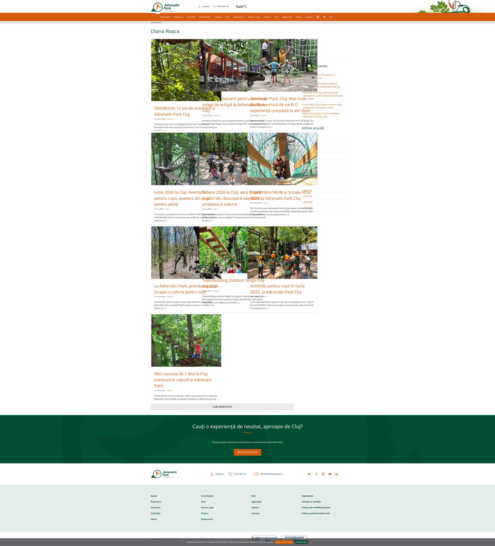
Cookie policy (301, 542)
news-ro (170, 119)
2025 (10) (307, 144)
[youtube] (330, 474)
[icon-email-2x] (255, 474)
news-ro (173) (309, 54)
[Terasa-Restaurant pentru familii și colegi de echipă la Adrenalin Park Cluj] (234, 65)
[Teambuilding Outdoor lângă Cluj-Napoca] (234, 249)
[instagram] (323, 474)
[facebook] (316, 474)
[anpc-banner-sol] (294, 536)
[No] (491, 542)
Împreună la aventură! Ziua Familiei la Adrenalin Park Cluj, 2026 (321, 115)
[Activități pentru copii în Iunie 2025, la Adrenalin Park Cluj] (282, 252)
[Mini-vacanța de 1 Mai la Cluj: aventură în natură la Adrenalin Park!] (186, 340)
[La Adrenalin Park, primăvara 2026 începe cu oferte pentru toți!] (186, 252)
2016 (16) (307, 196)
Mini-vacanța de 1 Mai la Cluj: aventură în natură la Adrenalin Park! (183, 379)
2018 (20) (307, 184)
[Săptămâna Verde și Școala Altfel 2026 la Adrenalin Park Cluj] (282, 159)
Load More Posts (222, 406)
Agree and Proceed (284, 542)
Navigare (206, 6)
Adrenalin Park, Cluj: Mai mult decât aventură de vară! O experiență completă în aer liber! (280, 104)
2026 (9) (307, 138)
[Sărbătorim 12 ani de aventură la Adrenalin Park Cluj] (186, 70)
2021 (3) (307, 167)
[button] (324, 17)
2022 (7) (307, 161)
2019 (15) (307, 178)
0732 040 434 (223, 6)
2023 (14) (307, 155)
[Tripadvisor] (309, 474)
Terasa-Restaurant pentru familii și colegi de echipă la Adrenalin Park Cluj (234, 104)
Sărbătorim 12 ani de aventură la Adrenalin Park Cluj (319, 76)
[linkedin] (336, 474)
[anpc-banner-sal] (264, 536)
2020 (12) (307, 173)
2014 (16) (307, 207)
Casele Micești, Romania (248, 6)
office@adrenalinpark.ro (271, 474)
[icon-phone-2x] (214, 6)
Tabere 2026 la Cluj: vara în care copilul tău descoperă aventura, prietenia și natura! (231, 198)
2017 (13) (307, 190)
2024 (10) (307, 149)
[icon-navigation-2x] (199, 6)
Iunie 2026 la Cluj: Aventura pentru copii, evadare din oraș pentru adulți (182, 198)
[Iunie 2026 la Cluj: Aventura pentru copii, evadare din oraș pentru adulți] (186, 159)
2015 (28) (307, 202)
